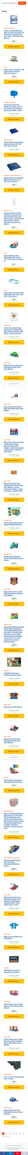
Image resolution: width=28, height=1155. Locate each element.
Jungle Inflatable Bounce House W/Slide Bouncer (13, 523)
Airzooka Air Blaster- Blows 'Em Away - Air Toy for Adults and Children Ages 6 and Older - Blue (13, 107)
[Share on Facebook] (3, 1153)
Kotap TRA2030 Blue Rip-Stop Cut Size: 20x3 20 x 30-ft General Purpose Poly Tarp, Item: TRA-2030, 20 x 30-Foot (14, 34)
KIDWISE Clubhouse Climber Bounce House (12, 674)
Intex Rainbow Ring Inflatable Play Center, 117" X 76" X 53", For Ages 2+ (13, 258)
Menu (23, 3)
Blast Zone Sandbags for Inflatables (13, 937)
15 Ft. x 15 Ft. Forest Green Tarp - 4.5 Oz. (14, 1078)
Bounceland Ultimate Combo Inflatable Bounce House (13, 558)
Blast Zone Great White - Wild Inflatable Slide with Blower (13, 408)
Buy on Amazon (15, 46)
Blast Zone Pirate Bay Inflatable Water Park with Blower (12, 741)
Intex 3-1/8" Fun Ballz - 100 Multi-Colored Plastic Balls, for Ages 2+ (14, 71)
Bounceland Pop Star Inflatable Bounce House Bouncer (13, 1112)
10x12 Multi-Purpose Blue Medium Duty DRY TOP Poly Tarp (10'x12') (13, 144)
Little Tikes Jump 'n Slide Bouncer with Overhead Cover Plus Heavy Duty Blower (13, 1042)
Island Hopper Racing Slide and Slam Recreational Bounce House (12, 863)
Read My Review (14, 384)
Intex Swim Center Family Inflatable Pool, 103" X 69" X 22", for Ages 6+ (14, 294)
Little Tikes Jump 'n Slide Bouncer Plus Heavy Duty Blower (13, 1006)
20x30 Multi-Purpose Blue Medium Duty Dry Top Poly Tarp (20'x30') (13, 179)
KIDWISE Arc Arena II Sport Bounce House (12, 971)
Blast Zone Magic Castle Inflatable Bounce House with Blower (13, 593)
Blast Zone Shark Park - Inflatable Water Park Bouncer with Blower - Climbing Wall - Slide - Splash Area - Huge (13, 901)
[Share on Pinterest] (17, 1153)
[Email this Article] (24, 1153)
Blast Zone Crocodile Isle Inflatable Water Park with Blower (13, 367)
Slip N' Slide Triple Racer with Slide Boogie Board (13, 781)
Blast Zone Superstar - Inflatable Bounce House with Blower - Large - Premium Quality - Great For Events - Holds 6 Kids (13, 487)
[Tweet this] (10, 1153)
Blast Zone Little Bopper (13, 707)
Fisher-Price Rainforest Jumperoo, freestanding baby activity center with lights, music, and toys (13, 330)
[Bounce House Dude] (9, 3)
